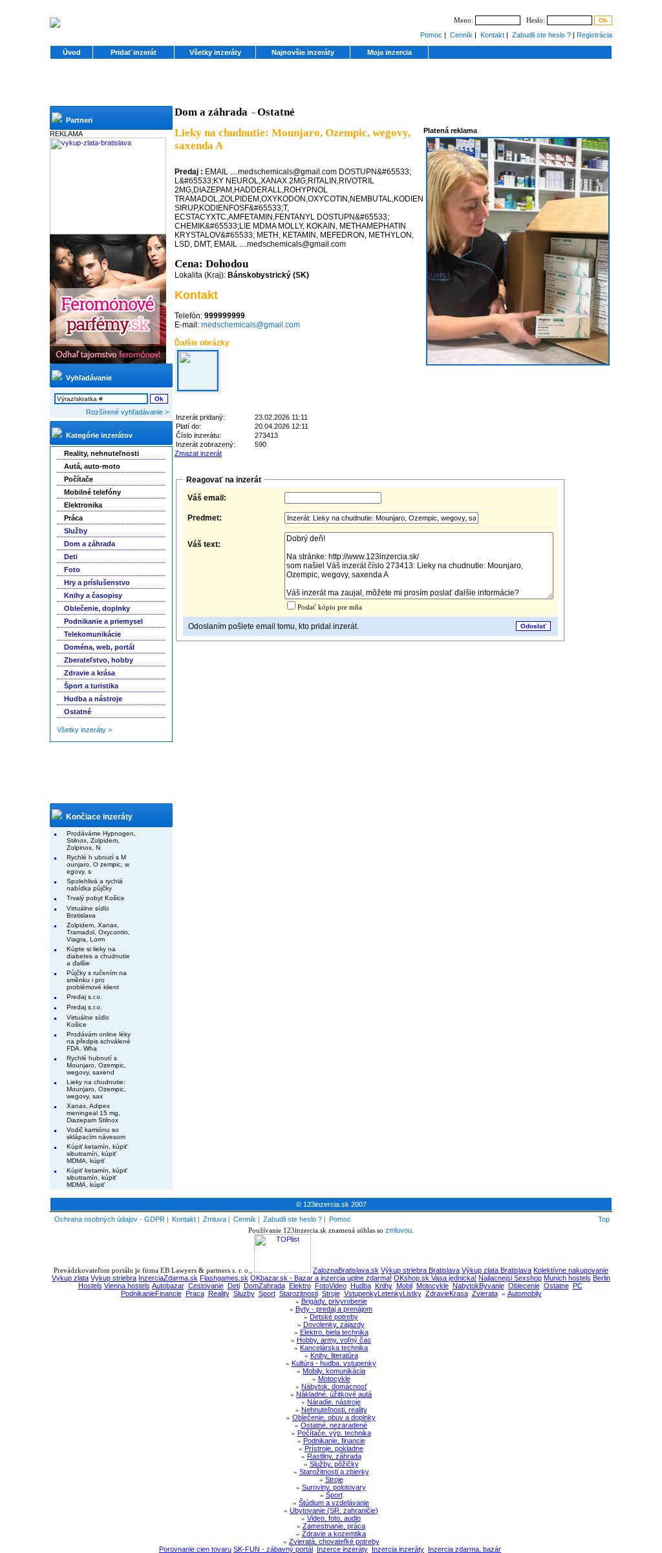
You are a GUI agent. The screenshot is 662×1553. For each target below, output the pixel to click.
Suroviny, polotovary (334, 1487)
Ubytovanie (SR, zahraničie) (334, 1510)
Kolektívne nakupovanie (570, 1270)
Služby (75, 531)
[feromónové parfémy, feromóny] (108, 361)
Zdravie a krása (89, 673)
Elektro (300, 1286)
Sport (267, 1293)
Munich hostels (567, 1278)
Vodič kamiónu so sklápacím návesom (96, 1133)
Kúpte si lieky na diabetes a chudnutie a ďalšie (98, 956)
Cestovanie (206, 1286)
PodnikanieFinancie (151, 1293)
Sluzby (244, 1293)
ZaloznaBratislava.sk (346, 1270)
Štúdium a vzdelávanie (334, 1503)
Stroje (331, 1293)
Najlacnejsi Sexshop (510, 1278)
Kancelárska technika (334, 1348)
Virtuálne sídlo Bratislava (88, 912)
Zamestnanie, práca (334, 1526)
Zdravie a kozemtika (334, 1534)
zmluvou (398, 1230)
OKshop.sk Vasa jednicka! (435, 1278)
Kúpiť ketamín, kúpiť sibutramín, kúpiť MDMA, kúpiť (97, 1153)
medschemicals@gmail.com (250, 324)
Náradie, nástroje (334, 1402)
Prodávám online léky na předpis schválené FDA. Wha (99, 1041)
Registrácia (594, 35)
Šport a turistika (91, 686)
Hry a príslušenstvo (97, 582)
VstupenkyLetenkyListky (383, 1293)
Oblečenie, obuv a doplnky (334, 1417)
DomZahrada (264, 1286)
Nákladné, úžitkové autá (334, 1394)
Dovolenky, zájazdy (334, 1324)
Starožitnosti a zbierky (334, 1472)
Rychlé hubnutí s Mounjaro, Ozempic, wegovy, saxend (96, 1065)
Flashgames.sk (224, 1278)
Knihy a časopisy (93, 595)
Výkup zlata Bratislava (496, 1270)
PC (577, 1286)
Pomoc (431, 35)
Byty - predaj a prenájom (333, 1309)
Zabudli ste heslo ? (541, 35)
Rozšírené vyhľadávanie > (127, 412)
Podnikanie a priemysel (103, 621)
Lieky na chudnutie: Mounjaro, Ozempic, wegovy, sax (96, 1089)
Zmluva (214, 1219)
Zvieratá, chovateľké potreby (334, 1541)
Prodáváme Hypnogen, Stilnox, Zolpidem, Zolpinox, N (101, 840)
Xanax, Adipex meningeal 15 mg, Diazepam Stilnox (93, 1113)
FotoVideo (331, 1286)
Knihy (383, 1286)
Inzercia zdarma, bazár (464, 1549)
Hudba (360, 1286)
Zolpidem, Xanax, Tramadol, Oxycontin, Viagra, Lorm (98, 932)
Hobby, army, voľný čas (334, 1340)
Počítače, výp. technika (334, 1433)
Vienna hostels (127, 1286)
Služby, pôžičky (334, 1464)
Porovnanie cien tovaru (195, 1549)
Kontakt (492, 35)
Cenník (461, 35)
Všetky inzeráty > (84, 730)
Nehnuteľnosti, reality (334, 1410)
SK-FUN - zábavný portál (273, 1549)
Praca (195, 1293)
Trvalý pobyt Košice (96, 897)
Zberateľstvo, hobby (98, 660)
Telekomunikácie (92, 634)
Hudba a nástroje (93, 699)
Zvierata (485, 1293)
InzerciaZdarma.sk (168, 1278)
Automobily (524, 1293)
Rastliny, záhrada (334, 1456)
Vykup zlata (70, 1278)
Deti (71, 557)
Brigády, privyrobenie (334, 1301)
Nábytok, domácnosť (334, 1386)
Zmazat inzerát (198, 453)
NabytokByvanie (478, 1286)
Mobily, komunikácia (334, 1371)
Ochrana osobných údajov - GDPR (109, 1219)
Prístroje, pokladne (333, 1448)
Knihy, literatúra (334, 1355)
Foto (72, 569)
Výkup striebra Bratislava (420, 1270)
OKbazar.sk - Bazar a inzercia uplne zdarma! (321, 1278)
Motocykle (432, 1286)
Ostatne (556, 1286)
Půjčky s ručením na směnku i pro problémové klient (97, 980)
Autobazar (168, 1286)
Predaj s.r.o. (84, 996)
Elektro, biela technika (334, 1332)
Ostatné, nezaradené (334, 1425)
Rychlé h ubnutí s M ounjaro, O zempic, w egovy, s (98, 864)
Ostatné (77, 711)
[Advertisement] (331, 86)
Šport (334, 1495)
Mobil (404, 1286)
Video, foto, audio (334, 1518)
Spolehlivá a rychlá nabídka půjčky (95, 885)
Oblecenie (524, 1286)
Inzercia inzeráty (398, 1549)
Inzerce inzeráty (342, 1549)
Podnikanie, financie (334, 1441)
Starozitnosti (298, 1293)
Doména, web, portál (99, 647)
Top (604, 1219)
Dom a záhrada (89, 544)
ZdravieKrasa (446, 1293)
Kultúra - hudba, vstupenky (334, 1363)
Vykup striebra (113, 1278)
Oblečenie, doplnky (97, 608)
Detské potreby (334, 1317)
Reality (219, 1293)
